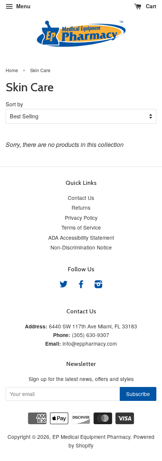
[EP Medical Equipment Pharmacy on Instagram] (98, 285)
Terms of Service (81, 227)
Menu (23, 6)
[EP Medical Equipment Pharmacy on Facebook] (81, 285)
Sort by (14, 104)
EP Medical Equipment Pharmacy (91, 436)
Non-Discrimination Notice (81, 247)
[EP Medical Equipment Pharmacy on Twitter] (64, 285)
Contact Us (81, 197)
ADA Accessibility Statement (81, 237)
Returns (81, 207)
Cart (150, 6)
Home (12, 70)
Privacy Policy (81, 217)
